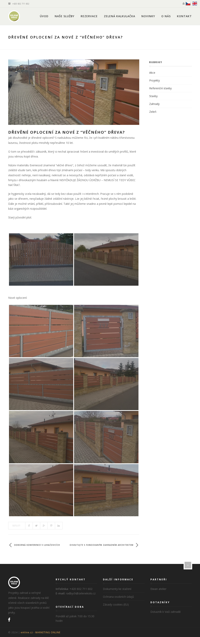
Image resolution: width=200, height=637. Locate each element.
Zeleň (152, 112)
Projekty (154, 80)
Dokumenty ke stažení (117, 589)
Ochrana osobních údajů (118, 597)
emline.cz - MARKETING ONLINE (40, 632)
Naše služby (64, 16)
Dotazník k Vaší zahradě (165, 612)
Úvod (44, 16)
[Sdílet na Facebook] (29, 525)
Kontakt (184, 16)
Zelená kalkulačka (119, 16)
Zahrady (154, 104)
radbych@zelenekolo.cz (81, 593)
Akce (152, 72)
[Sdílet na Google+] (44, 525)
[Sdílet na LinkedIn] (58, 525)
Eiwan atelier (158, 589)
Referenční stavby (160, 88)
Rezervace (89, 16)
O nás (166, 16)
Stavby (153, 96)
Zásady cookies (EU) (116, 604)
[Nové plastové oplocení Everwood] (41, 331)
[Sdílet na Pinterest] (51, 525)
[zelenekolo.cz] (14, 16)
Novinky (148, 16)
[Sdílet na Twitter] (36, 525)
